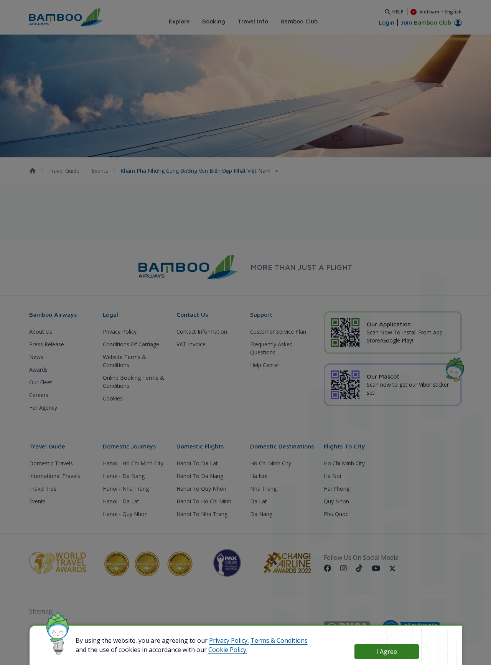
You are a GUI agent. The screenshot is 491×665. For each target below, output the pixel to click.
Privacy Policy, (229, 640)
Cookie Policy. (227, 649)
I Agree (386, 651)
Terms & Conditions (279, 640)
